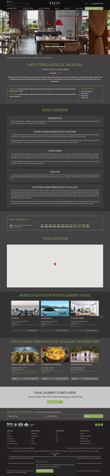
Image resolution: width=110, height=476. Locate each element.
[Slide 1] (45, 46)
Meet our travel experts (85, 436)
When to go (34, 443)
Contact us (9, 436)
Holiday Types (34, 436)
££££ (19, 323)
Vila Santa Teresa (77, 318)
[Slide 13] (64, 46)
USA (57, 441)
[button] (55, 264)
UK (56, 433)
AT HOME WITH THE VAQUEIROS (81, 364)
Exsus (55, 4)
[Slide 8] (56, 46)
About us (82, 433)
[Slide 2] (47, 46)
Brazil (29, 57)
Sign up (87, 416)
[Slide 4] (50, 46)
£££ (59, 73)
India (57, 438)
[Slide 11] (61, 46)
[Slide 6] (53, 46)
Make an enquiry (92, 8)
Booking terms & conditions (96, 448)
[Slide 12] (62, 46)
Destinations (12, 8)
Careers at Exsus (84, 438)
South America (22, 57)
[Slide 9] (58, 46)
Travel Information (11, 441)
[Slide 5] (51, 46)
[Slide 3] (48, 46)
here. (25, 472)
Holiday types (27, 8)
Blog (57, 8)
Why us (67, 8)
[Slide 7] (55, 46)
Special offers (44, 8)
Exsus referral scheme (85, 441)
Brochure (79, 8)
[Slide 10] (59, 46)
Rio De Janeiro (35, 57)
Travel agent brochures (85, 443)
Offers (32, 438)
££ (60, 73)
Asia (57, 436)
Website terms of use (84, 448)
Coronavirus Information (12, 443)
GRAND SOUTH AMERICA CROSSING (23, 364)
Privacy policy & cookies (71, 448)
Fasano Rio (15, 318)
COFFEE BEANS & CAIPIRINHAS (51, 364)
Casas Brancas (46, 318)
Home (8, 57)
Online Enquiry (10, 438)
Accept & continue (43, 471)
